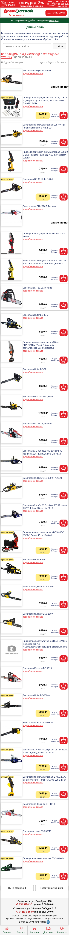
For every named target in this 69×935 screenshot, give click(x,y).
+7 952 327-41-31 (25, 904)
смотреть (54, 20)
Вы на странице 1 (17, 888)
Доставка (48, 932)
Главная (6, 932)
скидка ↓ (63, 62)
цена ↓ (52, 62)
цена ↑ (43, 62)
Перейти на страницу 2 (52, 888)
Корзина (34, 932)
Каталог (20, 932)
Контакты (62, 932)
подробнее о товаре (33, 73)
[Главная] (18, 11)
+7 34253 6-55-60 (25, 911)
